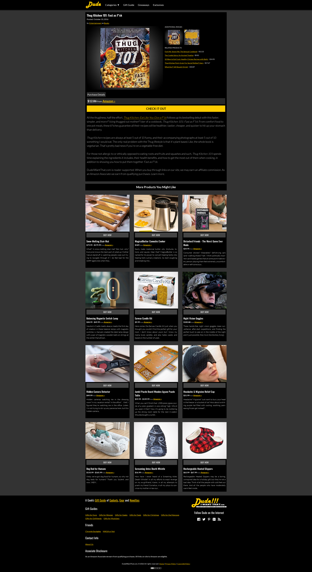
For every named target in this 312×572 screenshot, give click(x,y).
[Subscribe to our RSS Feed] (219, 519)
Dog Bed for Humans (96, 469)
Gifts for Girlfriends (93, 518)
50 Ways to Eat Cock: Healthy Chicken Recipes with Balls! (186, 59)
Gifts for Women (106, 515)
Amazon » (109, 245)
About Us (89, 544)
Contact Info (91, 538)
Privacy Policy (170, 564)
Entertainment (95, 23)
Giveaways (143, 4)
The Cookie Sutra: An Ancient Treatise (179, 55)
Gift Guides (91, 508)
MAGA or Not (109, 531)
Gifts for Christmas (151, 515)
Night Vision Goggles (193, 318)
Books (106, 23)
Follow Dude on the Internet (209, 512)
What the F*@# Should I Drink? (176, 67)
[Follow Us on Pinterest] (209, 519)
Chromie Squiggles (93, 531)
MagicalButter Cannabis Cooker (150, 241)
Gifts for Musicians (111, 518)
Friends (89, 525)
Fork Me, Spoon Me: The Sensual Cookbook (181, 51)
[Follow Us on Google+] (214, 519)
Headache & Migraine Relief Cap (199, 391)
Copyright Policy (183, 564)
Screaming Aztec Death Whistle (150, 469)
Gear (121, 500)
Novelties (134, 500)
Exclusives (158, 4)
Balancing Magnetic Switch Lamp (102, 318)
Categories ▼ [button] (112, 4)
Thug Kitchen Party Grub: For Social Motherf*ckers (184, 63)
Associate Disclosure (96, 551)
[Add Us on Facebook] (199, 519)
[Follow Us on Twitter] (204, 519)
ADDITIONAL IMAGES (173, 27)
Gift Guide (128, 4)
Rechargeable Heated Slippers (198, 469)
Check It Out (156, 108)
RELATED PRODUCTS (173, 48)
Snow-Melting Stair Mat (97, 241)
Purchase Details (96, 94)
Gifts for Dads (135, 515)
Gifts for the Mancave (170, 515)
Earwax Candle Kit (143, 318)
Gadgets (113, 500)
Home (161, 564)
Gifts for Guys (91, 515)
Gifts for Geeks (121, 515)
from (102, 245)
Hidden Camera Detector (98, 391)
